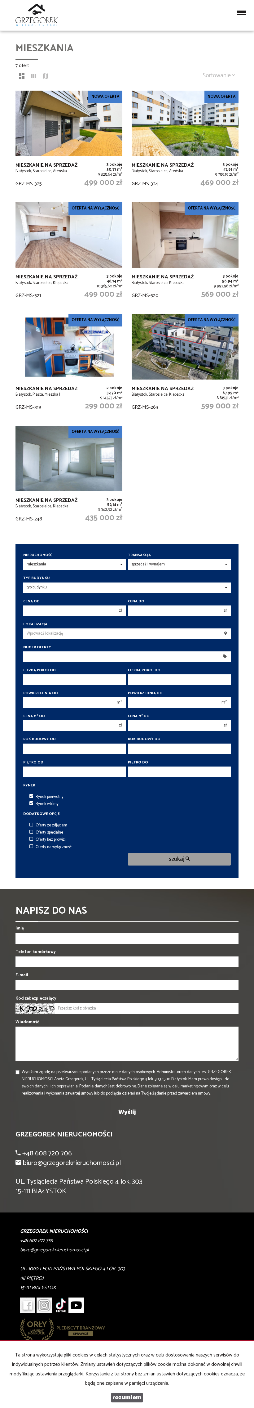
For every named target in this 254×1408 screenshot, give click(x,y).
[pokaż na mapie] (45, 77)
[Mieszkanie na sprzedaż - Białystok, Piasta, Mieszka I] (68, 367)
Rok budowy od (39, 739)
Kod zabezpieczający (35, 998)
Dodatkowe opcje (41, 813)
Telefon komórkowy (35, 952)
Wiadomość (27, 1022)
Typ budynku (36, 578)
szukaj (177, 859)
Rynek (29, 785)
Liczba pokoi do (144, 670)
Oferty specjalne (49, 832)
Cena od (31, 601)
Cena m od (34, 716)
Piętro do (138, 762)
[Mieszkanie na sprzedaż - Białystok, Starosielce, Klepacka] (68, 255)
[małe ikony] (34, 77)
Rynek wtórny (47, 804)
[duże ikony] (21, 77)
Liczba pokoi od (39, 670)
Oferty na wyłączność (54, 847)
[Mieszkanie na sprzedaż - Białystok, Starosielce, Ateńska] (68, 143)
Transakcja (139, 555)
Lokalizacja (35, 624)
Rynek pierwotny (50, 797)
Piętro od (33, 762)
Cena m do (139, 716)
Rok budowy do (144, 739)
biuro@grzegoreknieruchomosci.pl (72, 1163)
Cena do (136, 601)
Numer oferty (37, 647)
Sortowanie (217, 75)
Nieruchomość (37, 555)
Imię (19, 928)
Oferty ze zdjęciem (51, 825)
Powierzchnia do (145, 693)
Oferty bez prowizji (51, 839)
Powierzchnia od (40, 693)
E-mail (21, 975)
